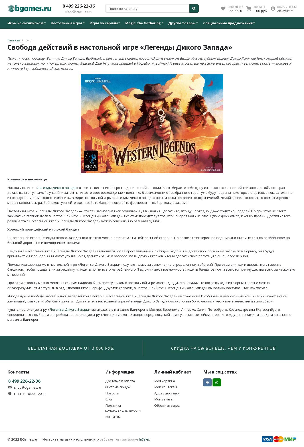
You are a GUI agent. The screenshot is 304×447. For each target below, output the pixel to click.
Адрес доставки (167, 393)
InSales (144, 439)
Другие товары (181, 23)
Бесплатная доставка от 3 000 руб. (71, 348)
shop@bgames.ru (78, 11)
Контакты (113, 416)
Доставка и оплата (120, 381)
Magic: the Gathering (143, 23)
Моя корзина (164, 381)
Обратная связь (167, 405)
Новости (112, 393)
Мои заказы (163, 399)
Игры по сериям (104, 23)
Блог (109, 399)
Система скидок (117, 387)
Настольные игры (66, 23)
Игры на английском (25, 23)
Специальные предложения (228, 23)
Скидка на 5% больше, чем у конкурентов (223, 348)
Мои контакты (165, 387)
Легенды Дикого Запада (56, 187)
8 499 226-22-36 (79, 6)
